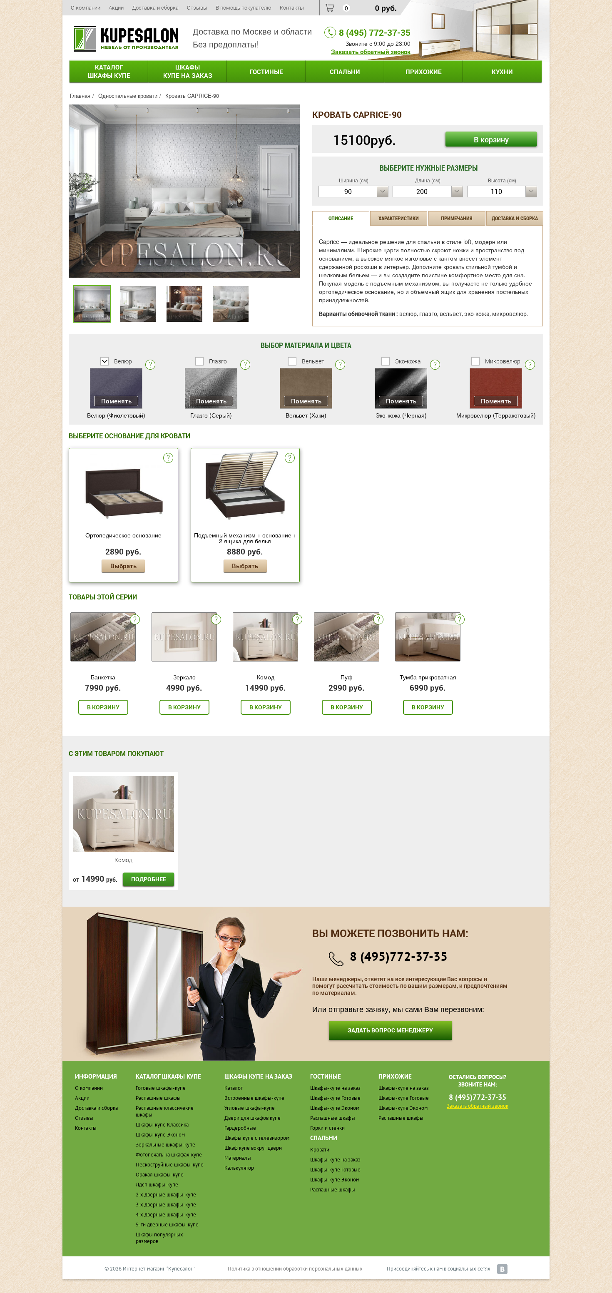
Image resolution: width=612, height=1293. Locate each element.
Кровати (319, 1149)
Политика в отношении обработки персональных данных (295, 1268)
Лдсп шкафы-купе (157, 1184)
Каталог (109, 71)
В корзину (491, 139)
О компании (85, 7)
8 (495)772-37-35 (399, 956)
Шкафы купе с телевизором (256, 1137)
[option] (184, 191)
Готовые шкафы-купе (161, 1088)
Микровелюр (502, 361)
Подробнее (148, 879)
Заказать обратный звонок (370, 51)
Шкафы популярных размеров (159, 1238)
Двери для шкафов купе (252, 1117)
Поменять (116, 401)
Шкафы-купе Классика (162, 1124)
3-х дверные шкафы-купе (166, 1204)
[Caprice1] (184, 190)
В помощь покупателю (243, 7)
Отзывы (197, 7)
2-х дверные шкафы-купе (166, 1194)
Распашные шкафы (158, 1098)
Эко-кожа (407, 361)
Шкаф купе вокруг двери (253, 1147)
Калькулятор (239, 1167)
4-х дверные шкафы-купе (166, 1214)
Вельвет (312, 361)
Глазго (217, 361)
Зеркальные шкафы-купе (165, 1144)
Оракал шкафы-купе (160, 1174)
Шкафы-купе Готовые (335, 1098)
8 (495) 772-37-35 (374, 32)
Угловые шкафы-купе (249, 1107)
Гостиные (266, 71)
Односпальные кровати (127, 95)
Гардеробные (240, 1127)
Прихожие (424, 71)
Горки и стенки (327, 1127)
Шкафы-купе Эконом (160, 1134)
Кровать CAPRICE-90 (192, 95)
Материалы (237, 1157)
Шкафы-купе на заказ (335, 1088)
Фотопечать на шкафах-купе (169, 1154)
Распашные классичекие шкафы (165, 1111)
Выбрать (123, 566)
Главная (80, 95)
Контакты (292, 7)
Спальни (345, 71)
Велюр (122, 361)
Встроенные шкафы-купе (254, 1098)
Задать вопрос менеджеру (390, 1030)
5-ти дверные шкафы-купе (167, 1224)
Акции (116, 7)
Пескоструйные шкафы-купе (170, 1164)
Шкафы (187, 71)
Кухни (502, 71)
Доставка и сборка (155, 7)
